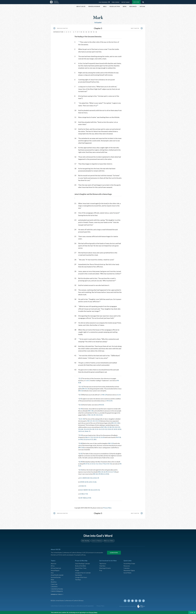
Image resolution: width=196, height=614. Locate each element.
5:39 (80, 462)
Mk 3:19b (104, 427)
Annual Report (55, 570)
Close (191, 612)
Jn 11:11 (92, 464)
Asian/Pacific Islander (57, 575)
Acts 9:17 (90, 439)
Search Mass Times (80, 568)
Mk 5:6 (81, 391)
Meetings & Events (105, 568)
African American (56, 568)
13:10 (100, 415)
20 (83, 478)
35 (79, 429)
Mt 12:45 (109, 401)
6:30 (92, 429)
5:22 (81, 490)
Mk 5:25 (114, 423)
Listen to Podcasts (97, 540)
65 (83, 431)
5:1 (80, 378)
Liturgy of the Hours (81, 577)
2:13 (84, 486)
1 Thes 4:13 (105, 464)
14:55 (80, 431)
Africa (52, 566)
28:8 (95, 439)
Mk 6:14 (100, 472)
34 (118, 423)
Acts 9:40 (88, 498)
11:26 (94, 482)
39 (94, 415)
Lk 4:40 (80, 439)
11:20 (109, 429)
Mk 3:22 (111, 427)
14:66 (86, 431)
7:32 (91, 437)
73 (89, 431)
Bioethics (54, 582)
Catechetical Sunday (57, 589)
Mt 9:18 (118, 437)
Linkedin (136, 600)
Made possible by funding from (127, 606)
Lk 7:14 (113, 472)
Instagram (139, 600)
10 (81, 32)
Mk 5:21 (89, 421)
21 (108, 427)
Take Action (102, 563)
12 (86, 32)
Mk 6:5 (87, 437)
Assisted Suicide (56, 577)
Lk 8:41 (95, 490)
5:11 (80, 405)
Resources (127, 566)
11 (83, 32)
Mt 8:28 (87, 478)
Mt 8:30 (101, 405)
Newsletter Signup (129, 570)
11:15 (102, 429)
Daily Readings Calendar (109, 2)
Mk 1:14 (90, 415)
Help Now (136, 2)
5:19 (80, 409)
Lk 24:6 (106, 474)
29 (90, 429)
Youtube (132, 600)
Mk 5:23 (110, 443)
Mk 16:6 (95, 474)
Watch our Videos (109, 540)
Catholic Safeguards (57, 591)
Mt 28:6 (101, 474)
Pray (100, 570)
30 (116, 427)
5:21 (80, 419)
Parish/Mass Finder (129, 563)
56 (99, 490)
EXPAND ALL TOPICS (56, 594)
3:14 (97, 415)
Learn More (114, 552)
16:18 (102, 437)
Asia (52, 573)
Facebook (128, 600)
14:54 (119, 429)
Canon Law (54, 584)
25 (112, 429)
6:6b (81, 429)
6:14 (87, 429)
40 (84, 498)
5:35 (96, 421)
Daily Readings (103, 2)
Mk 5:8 (85, 388)
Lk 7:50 (85, 494)
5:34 (81, 494)
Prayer (77, 570)
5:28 (80, 443)
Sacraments (78, 575)
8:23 (96, 437)
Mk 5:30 (81, 447)
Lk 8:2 (90, 482)
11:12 (96, 429)
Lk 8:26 (94, 478)
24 (93, 421)
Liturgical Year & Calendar (83, 573)
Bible (52, 579)
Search (143, 2)
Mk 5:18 (90, 411)
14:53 (115, 429)
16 (96, 32)
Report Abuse (126, 2)
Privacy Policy (107, 508)
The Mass (78, 579)
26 (91, 490)
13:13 (85, 439)
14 (91, 32)
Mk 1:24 (104, 395)
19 (106, 429)
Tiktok (143, 600)
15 (93, 32)
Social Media (127, 573)
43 (83, 419)
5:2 (80, 386)
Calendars (127, 568)
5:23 (80, 435)
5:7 (80, 395)
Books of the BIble (80, 566)
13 (88, 32)
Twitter (125, 600)
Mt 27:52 (86, 464)
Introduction (58, 32)
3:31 (118, 427)
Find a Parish (115, 2)
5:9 (80, 399)
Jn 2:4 (118, 395)
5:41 (80, 470)
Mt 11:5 (108, 472)
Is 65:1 (88, 380)
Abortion (53, 563)
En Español (98, 22)
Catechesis (54, 586)
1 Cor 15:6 (98, 464)
